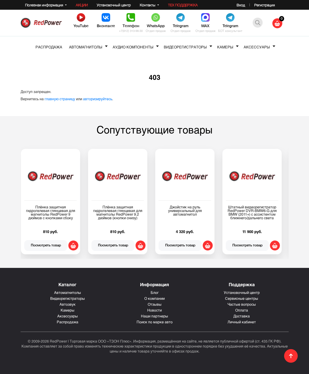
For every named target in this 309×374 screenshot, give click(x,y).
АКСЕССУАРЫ (257, 47)
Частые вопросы (242, 304)
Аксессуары (67, 316)
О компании (154, 298)
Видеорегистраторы (67, 298)
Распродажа (67, 322)
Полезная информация (44, 4)
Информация (154, 284)
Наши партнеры (154, 316)
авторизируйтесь (97, 99)
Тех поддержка (183, 4)
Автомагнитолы (67, 292)
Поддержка (242, 284)
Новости (154, 310)
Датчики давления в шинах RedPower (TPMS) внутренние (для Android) (255, 210)
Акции (82, 4)
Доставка (241, 316)
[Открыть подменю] (106, 46)
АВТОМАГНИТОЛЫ (85, 47)
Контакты (148, 4)
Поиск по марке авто (155, 322)
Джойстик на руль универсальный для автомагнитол (54, 210)
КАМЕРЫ (225, 47)
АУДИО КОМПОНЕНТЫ (133, 47)
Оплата (241, 310)
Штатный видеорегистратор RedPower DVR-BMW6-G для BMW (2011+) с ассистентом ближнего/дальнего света (121, 212)
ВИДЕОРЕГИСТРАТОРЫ (185, 47)
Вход (241, 4)
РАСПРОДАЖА (49, 47)
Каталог (67, 284)
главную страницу (60, 99)
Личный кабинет (242, 322)
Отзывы (155, 304)
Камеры (67, 310)
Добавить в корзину (77, 245)
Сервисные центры (241, 298)
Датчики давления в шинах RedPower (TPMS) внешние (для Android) (188, 210)
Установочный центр (114, 4)
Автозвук (67, 304)
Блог (155, 292)
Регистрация (264, 4)
